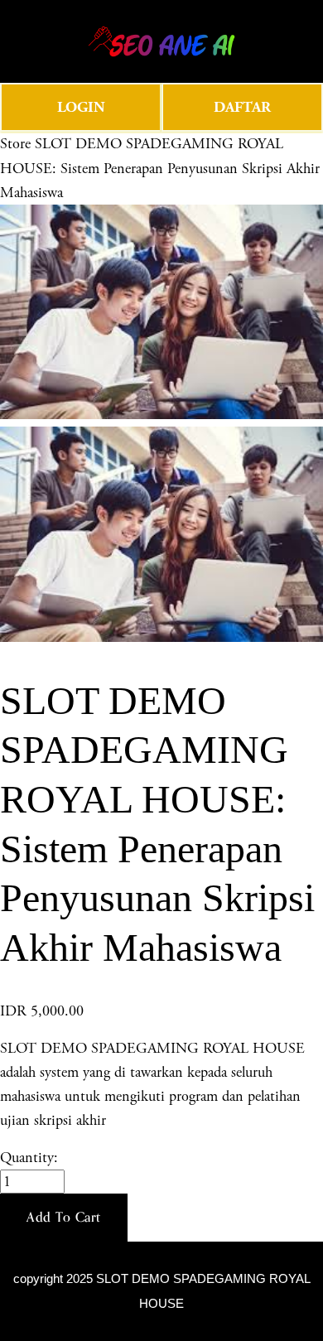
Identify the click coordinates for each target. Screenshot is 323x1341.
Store (15, 143)
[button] (64, 1218)
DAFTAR (242, 107)
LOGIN (81, 107)
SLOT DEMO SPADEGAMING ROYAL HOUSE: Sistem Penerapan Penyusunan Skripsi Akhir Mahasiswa (160, 167)
